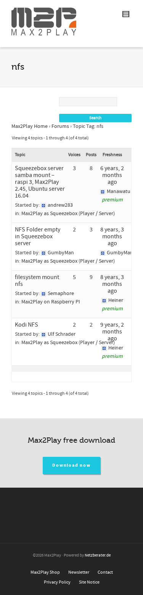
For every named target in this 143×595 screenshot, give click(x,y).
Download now (71, 465)
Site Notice (89, 582)
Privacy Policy (57, 582)
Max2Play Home (29, 126)
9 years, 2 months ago (112, 331)
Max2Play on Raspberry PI (50, 301)
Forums (60, 126)
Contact (105, 572)
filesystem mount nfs (37, 280)
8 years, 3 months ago (112, 236)
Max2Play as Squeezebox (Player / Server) (68, 213)
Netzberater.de (98, 555)
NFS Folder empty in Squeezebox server (37, 236)
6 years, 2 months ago (112, 175)
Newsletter (78, 572)
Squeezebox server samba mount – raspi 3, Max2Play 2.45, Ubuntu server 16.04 (40, 181)
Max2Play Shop (45, 572)
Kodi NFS (26, 325)
